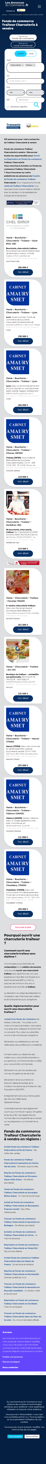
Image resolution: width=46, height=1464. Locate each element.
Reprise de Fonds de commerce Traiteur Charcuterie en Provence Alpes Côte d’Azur (20, 1176)
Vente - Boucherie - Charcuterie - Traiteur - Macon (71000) (22, 738)
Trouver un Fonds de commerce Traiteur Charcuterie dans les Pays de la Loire (22, 1316)
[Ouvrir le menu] (39, 7)
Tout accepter (15, 1436)
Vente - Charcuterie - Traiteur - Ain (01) (22, 668)
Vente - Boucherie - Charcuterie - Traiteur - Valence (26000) (18, 810)
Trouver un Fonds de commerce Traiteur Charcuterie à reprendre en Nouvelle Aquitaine (22, 1287)
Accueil (4, 15)
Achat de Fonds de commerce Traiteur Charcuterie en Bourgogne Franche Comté (21, 1205)
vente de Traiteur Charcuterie (18, 186)
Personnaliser (32, 1436)
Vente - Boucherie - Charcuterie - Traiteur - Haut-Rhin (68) (22, 241)
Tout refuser (39, 1373)
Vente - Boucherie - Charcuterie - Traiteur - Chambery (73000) (18, 882)
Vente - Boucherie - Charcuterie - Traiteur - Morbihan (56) (18, 522)
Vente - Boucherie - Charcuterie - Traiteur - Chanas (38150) (18, 450)
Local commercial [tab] (23, 45)
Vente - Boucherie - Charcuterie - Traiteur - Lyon (21, 311)
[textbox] (25, 70)
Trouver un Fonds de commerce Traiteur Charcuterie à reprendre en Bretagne (22, 1222)
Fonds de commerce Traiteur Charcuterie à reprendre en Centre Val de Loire (21, 1163)
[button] (23, 65)
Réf (8, 100)
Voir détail (23, 272)
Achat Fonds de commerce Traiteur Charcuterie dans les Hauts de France (21, 1261)
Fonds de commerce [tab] (23, 38)
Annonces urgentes (18, 107)
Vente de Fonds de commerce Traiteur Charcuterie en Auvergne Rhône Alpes (20, 1192)
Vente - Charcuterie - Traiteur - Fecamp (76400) (22, 599)
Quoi (9, 60)
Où (8, 76)
